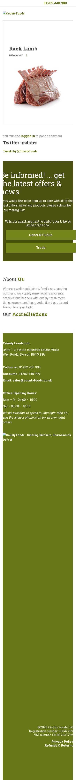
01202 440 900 (55, 3)
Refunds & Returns (59, 745)
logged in (28, 136)
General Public (41, 235)
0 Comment (16, 55)
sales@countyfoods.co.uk (32, 380)
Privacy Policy (62, 741)
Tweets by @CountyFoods (20, 151)
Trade (40, 248)
